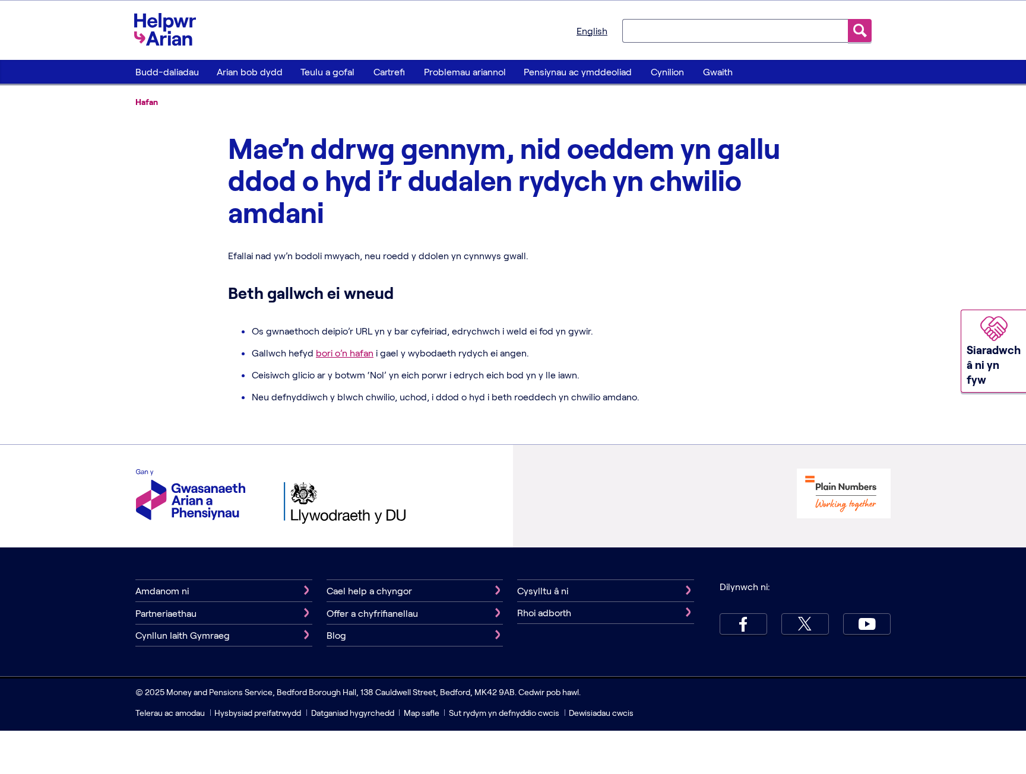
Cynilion (667, 71)
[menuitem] (167, 72)
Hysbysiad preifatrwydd (257, 713)
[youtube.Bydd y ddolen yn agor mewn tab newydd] (867, 624)
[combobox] (735, 30)
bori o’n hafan (344, 352)
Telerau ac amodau (171, 713)
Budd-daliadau (167, 71)
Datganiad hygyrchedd (353, 713)
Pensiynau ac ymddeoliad (578, 71)
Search (860, 30)
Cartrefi (389, 71)
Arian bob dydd (250, 71)
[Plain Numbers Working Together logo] (844, 495)
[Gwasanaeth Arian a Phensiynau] (190, 496)
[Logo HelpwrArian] (171, 29)
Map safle (421, 713)
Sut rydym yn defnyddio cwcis (505, 713)
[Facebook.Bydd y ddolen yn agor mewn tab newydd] (743, 624)
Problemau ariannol (465, 71)
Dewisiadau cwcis (601, 713)
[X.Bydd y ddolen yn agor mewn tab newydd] (805, 624)
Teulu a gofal (327, 71)
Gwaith (718, 71)
